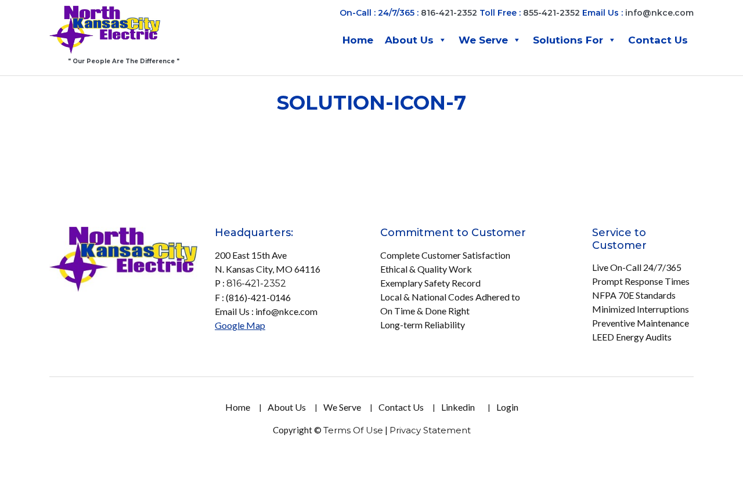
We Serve (483, 40)
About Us (409, 40)
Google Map (240, 325)
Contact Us (658, 40)
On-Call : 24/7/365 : (379, 13)
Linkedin (458, 406)
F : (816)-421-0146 (253, 297)
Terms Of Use (353, 430)
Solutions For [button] (568, 40)
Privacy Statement (430, 430)
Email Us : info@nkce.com (266, 311)
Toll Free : (500, 13)
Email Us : (638, 13)
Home (357, 40)
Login (507, 406)
